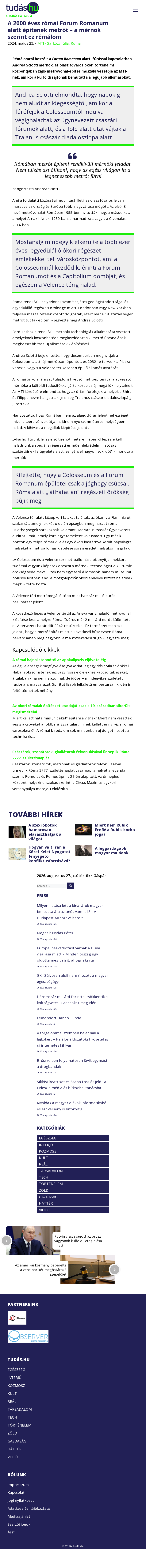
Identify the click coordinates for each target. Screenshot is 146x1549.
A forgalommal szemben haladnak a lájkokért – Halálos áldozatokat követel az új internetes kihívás (73, 1039)
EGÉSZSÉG (47, 1138)
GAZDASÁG (48, 1196)
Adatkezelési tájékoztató (29, 1508)
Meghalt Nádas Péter (55, 932)
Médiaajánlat (19, 1516)
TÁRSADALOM (51, 1170)
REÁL (43, 1164)
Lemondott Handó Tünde (59, 1017)
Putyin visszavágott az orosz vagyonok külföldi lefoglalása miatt (78, 1241)
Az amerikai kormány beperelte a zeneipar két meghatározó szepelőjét (41, 1270)
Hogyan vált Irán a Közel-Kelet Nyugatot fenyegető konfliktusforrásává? (50, 854)
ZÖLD (43, 1190)
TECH (43, 1177)
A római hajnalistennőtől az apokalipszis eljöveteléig (59, 659)
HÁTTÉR (46, 1203)
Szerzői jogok (19, 1524)
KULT (43, 1157)
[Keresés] (70, 886)
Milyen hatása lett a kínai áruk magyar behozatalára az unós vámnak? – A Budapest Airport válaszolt (70, 911)
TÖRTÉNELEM (51, 1183)
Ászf (11, 1532)
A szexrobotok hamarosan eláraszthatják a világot (45, 832)
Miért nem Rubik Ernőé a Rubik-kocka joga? (115, 830)
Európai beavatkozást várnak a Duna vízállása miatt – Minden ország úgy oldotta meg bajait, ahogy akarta (68, 954)
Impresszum (18, 1484)
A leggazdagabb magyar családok (112, 850)
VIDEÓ (44, 1209)
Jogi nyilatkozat (21, 1500)
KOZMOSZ (47, 1151)
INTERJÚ (46, 1144)
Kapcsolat (16, 1492)
